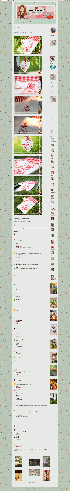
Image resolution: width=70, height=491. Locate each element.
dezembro (52, 108)
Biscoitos (51, 83)
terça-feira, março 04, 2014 (18, 426)
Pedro (16, 350)
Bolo (37, 479)
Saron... (16, 403)
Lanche (36, 480)
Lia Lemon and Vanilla (18, 308)
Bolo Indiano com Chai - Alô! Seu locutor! (53, 123)
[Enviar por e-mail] (21, 228)
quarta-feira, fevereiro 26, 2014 (19, 353)
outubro (52, 110)
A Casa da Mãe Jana (18, 320)
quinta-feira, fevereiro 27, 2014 (19, 387)
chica (16, 355)
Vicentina (17, 333)
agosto (52, 112)
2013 (51, 128)
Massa (40, 480)
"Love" (19, 222)
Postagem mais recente (16, 449)
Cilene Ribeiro (17, 274)
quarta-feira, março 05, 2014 (18, 434)
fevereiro (52, 118)
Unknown (17, 365)
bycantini (17, 343)
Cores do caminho (18, 246)
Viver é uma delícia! (52, 226)
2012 (51, 129)
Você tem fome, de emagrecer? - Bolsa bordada (53, 209)
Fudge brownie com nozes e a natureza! (53, 192)
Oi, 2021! (51, 147)
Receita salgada (34, 482)
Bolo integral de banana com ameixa (53, 181)
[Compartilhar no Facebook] (23, 228)
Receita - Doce (52, 85)
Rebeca (16, 232)
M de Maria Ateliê (18, 238)
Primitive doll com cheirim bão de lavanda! (53, 249)
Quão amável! (52, 119)
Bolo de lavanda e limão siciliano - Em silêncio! (53, 232)
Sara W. (17, 436)
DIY (30, 480)
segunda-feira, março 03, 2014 (19, 422)
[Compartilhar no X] (22, 228)
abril (51, 116)
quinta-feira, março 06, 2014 (18, 446)
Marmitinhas (52, 87)
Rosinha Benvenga (18, 378)
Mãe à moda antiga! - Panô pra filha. (53, 255)
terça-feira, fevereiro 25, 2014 (19, 244)
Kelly (16, 267)
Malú (30, 222)
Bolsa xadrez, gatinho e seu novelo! (53, 237)
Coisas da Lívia (17, 359)
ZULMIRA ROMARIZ (18, 415)
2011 (51, 130)
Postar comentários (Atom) (18, 450)
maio (51, 115)
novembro (52, 109)
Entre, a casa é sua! (52, 198)
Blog (51, 81)
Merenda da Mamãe (52, 88)
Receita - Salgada (52, 86)
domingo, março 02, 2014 (18, 413)
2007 (51, 134)
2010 (51, 131)
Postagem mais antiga (46, 449)
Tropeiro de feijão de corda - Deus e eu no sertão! (53, 266)
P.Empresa (40, 481)
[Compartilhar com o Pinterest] (24, 228)
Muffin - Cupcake (36, 481)
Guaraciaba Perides (18, 338)
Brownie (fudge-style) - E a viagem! (53, 243)
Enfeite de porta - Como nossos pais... (53, 175)
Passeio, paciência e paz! (53, 215)
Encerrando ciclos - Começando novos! (52, 203)
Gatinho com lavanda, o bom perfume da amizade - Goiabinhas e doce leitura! (53, 279)
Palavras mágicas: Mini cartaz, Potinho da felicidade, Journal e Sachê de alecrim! (53, 272)
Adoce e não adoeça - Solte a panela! (53, 120)
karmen (16, 263)
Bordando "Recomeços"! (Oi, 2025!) (53, 141)
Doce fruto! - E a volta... (53, 152)
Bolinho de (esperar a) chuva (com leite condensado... (53, 125)
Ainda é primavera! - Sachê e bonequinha (53, 220)
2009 (51, 132)
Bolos (51, 82)
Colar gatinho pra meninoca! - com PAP (53, 186)
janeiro (52, 127)
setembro (52, 111)
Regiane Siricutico (18, 369)
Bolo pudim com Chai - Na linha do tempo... (53, 158)
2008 (51, 133)
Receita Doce (30, 482)
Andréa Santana (17, 256)
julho (51, 113)
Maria (16, 293)
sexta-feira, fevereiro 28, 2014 (19, 396)
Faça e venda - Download (52, 91)
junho (51, 114)
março (52, 117)
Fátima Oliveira (17, 409)
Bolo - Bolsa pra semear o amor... (53, 169)
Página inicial (31, 449)
